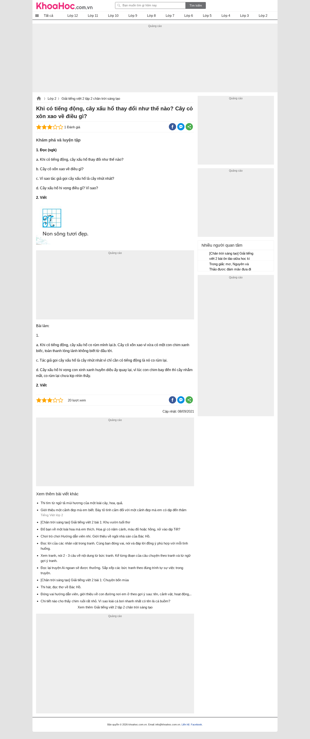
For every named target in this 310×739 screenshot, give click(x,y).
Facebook (196, 724)
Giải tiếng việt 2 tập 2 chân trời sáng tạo (91, 98)
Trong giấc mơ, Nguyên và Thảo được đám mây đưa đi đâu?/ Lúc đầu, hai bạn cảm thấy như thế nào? (230, 267)
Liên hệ (185, 724)
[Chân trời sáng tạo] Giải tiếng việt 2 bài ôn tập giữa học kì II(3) (231, 256)
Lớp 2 (52, 98)
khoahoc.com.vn (39, 99)
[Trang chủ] (64, 5)
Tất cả (48, 15)
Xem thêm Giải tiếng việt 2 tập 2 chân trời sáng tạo (115, 607)
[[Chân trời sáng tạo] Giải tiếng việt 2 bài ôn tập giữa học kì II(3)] (203, 255)
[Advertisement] (155, 60)
